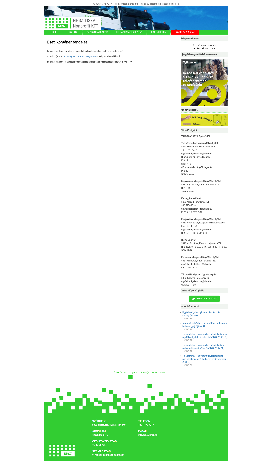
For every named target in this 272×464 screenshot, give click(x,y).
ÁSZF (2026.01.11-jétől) (125, 372)
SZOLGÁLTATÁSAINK (97, 32)
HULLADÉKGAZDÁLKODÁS (129, 32)
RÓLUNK (73, 32)
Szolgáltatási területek (204, 45)
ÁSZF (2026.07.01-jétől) (153, 372)
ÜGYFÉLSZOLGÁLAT (185, 32)
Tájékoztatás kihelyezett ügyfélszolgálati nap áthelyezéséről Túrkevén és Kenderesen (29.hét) (204, 359)
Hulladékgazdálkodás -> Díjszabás (80, 56)
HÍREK (54, 32)
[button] (204, 299)
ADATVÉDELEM (158, 32)
